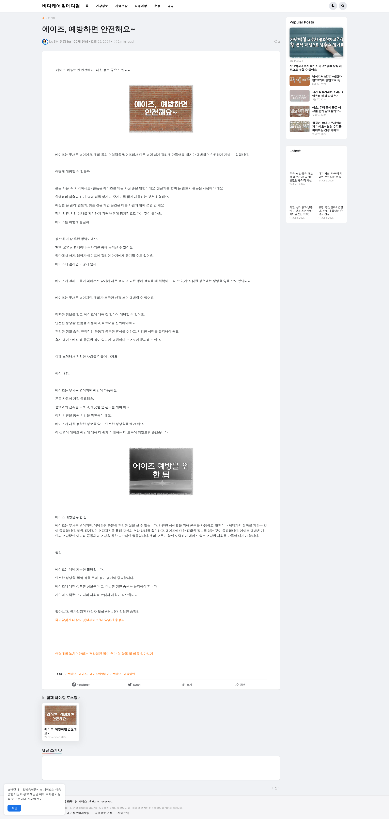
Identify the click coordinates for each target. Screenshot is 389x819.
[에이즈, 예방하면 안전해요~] (60, 715)
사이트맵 (123, 813)
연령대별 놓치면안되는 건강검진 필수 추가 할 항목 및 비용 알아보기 (104, 654)
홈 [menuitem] (87, 6)
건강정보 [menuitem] (102, 6)
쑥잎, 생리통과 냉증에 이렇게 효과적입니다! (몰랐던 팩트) (302, 211)
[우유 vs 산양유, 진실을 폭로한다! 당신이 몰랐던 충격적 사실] (302, 163)
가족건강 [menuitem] (121, 6)
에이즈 (83, 674)
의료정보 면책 (103, 813)
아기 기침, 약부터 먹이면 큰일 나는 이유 (330, 175)
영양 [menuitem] (171, 6)
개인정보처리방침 (78, 813)
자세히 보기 (35, 799)
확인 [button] (14, 808)
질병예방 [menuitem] (141, 6)
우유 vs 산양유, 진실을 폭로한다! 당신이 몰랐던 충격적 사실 (301, 177)
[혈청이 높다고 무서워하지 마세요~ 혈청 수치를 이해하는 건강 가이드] (300, 126)
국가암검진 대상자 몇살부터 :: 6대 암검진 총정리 (90, 620)
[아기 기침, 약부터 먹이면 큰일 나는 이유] (330, 163)
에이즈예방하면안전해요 (105, 674)
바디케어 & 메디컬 (61, 5)
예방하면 (129, 674)
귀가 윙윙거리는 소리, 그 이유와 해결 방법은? (327, 93)
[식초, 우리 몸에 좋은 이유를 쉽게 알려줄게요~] (300, 111)
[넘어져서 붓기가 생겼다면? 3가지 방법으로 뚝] (300, 80)
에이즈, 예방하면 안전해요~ (60, 731)
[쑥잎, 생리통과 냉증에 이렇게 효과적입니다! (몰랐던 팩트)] (302, 197)
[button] (333, 6)
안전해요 (53, 18)
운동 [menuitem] (157, 6)
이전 (274, 788)
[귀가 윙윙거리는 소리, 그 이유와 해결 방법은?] (300, 95)
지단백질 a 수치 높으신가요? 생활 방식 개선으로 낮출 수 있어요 (316, 67)
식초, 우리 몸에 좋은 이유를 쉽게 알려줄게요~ (326, 109)
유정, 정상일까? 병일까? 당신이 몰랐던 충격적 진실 (330, 211)
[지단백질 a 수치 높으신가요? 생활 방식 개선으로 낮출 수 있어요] (316, 43)
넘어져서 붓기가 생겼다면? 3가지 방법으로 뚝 (327, 78)
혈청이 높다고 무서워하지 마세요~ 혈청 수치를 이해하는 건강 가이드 (327, 126)
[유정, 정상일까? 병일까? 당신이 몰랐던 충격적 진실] (330, 197)
